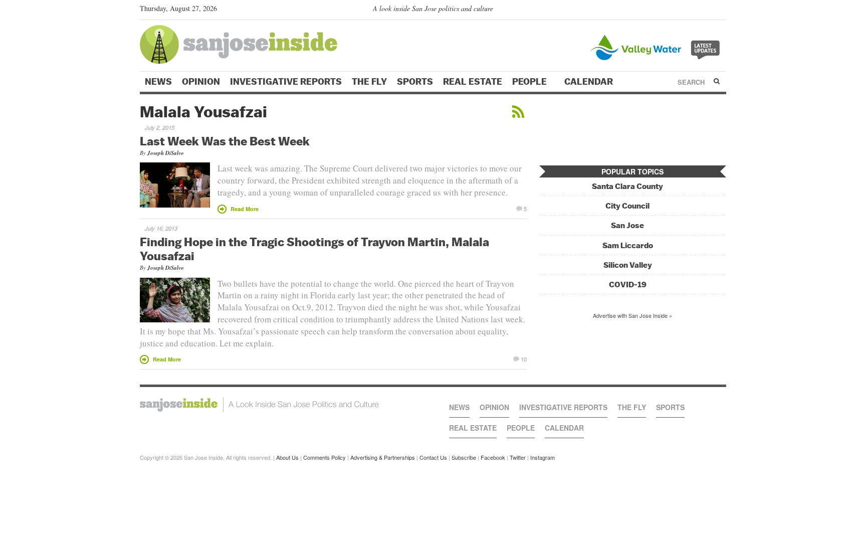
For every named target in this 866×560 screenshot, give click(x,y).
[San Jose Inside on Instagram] (721, 10)
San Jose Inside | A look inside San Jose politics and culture (259, 404)
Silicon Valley (627, 265)
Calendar (589, 81)
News (158, 81)
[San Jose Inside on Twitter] (692, 10)
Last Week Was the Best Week (225, 140)
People (530, 81)
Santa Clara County (627, 186)
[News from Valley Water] (657, 46)
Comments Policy (324, 457)
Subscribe (464, 457)
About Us (287, 457)
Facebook (493, 457)
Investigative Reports (286, 81)
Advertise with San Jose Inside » (632, 315)
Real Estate (472, 81)
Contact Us (433, 457)
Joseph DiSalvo (165, 153)
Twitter (518, 457)
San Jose (627, 225)
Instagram (542, 457)
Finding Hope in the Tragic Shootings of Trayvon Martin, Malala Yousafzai (314, 249)
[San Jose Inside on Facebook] (706, 10)
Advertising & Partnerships (382, 457)
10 (524, 358)
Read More (245, 209)
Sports (415, 81)
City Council (627, 206)
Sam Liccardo (627, 245)
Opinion (201, 81)
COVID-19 (627, 284)
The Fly (369, 81)
